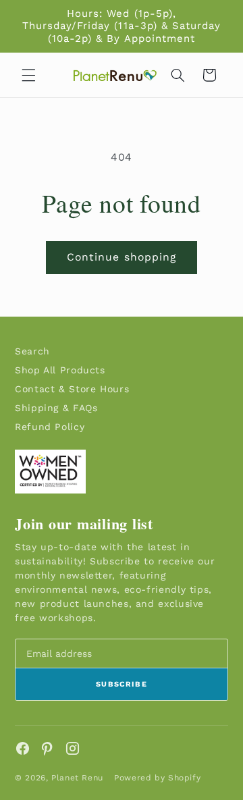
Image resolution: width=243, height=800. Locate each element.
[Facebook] (22, 748)
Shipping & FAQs (56, 407)
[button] (28, 74)
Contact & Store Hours (72, 388)
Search (32, 351)
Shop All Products (60, 370)
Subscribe (121, 684)
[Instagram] (72, 748)
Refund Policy (49, 426)
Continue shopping (121, 256)
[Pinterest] (47, 748)
